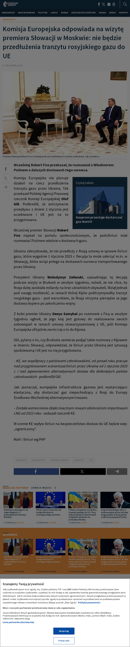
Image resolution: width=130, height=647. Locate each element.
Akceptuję (64, 631)
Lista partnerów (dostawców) (18, 622)
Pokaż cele (63, 640)
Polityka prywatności (89, 602)
